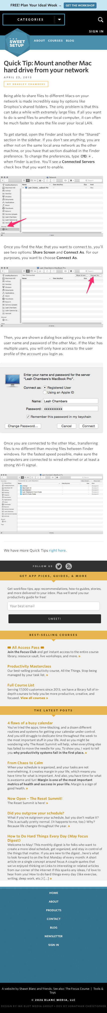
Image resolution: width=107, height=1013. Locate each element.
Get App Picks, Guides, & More (53, 576)
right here (57, 550)
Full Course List (20, 685)
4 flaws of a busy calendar (30, 723)
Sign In (96, 31)
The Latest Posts (53, 710)
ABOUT (39, 40)
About (53, 901)
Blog (53, 927)
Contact (53, 919)
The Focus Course (77, 988)
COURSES (55, 40)
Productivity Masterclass (29, 666)
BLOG (70, 40)
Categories (30, 19)
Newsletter (53, 936)
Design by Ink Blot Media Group (27, 1006)
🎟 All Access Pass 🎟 (25, 647)
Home (53, 893)
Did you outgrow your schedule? (35, 813)
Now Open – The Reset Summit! (34, 799)
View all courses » (34, 698)
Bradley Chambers (29, 84)
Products (53, 910)
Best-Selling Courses (53, 635)
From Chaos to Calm (25, 763)
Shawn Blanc (27, 988)
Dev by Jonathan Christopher (81, 1006)
